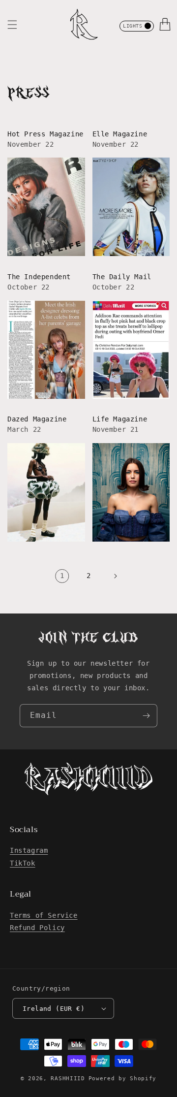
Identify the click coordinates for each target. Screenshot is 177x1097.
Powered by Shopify (122, 1078)
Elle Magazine (120, 134)
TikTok (22, 863)
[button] (12, 24)
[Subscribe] (146, 715)
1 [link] (62, 576)
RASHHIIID (68, 1078)
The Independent (39, 277)
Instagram (29, 850)
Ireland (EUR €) (54, 1008)
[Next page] (115, 576)
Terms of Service (44, 915)
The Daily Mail (121, 277)
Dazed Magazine (36, 419)
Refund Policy (37, 928)
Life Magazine (120, 419)
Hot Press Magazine (45, 134)
